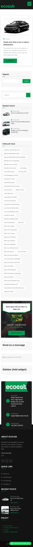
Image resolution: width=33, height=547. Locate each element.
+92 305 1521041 (16, 327)
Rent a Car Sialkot (9, 277)
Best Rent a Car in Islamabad (11, 160)
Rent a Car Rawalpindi (10, 269)
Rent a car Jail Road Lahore (11, 248)
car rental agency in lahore (11, 175)
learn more (9, 61)
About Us (6, 474)
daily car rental (20, 189)
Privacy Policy (8, 525)
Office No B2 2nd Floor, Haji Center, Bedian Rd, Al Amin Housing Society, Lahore (17, 402)
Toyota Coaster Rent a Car (11, 284)
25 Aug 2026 (16, 111)
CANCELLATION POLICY (11, 528)
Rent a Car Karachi (9, 251)
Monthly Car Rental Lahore (11, 219)
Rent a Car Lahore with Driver (12, 262)
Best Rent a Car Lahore (10, 168)
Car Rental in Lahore (9, 179)
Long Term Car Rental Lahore (12, 204)
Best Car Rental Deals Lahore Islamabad (15, 157)
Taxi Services (7, 477)
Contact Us (6, 484)
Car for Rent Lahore (9, 171)
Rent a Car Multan (9, 266)
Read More (13, 502)
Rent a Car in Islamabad (10, 229)
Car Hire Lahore (22, 171)
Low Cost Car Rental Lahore (11, 208)
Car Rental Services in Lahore (12, 186)
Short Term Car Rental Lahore (12, 280)
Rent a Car (21, 222)
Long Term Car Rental (10, 200)
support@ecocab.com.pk (19, 416)
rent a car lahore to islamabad (12, 258)
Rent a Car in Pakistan (10, 237)
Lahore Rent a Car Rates (10, 197)
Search (6, 74)
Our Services (7, 480)
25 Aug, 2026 (15, 496)
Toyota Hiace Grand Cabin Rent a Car (14, 288)
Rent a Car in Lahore (9, 233)
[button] (20, 543)
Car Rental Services (9, 182)
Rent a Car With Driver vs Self (19, 113)
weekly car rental (8, 291)
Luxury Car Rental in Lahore (11, 211)
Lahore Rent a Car (9, 193)
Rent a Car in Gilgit (9, 226)
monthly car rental (9, 215)
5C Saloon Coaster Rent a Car (12, 150)
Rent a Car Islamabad (9, 244)
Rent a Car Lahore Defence (11, 255)
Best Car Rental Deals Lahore (12, 153)
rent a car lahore (22, 251)
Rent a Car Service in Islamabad (12, 273)
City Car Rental (8, 189)
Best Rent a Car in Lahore (11, 164)
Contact (6, 530)
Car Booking (23, 168)
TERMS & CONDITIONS (11, 532)
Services (7, 39)
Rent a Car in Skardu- (10, 240)
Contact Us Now (16, 333)
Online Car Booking (9, 222)
